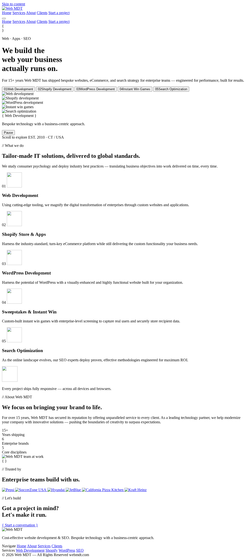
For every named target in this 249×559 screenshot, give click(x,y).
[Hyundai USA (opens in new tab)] (56, 490)
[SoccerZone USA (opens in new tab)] (31, 490)
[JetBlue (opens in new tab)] (74, 490)
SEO (80, 550)
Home (6, 13)
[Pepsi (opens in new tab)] (8, 490)
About (31, 13)
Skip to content (13, 4)
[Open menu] (4, 18)
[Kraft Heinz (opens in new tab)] (135, 490)
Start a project (59, 13)
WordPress (67, 550)
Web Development (30, 550)
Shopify (51, 550)
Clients (42, 13)
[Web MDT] (12, 8)
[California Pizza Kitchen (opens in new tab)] (103, 490)
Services (18, 13)
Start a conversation (20, 525)
